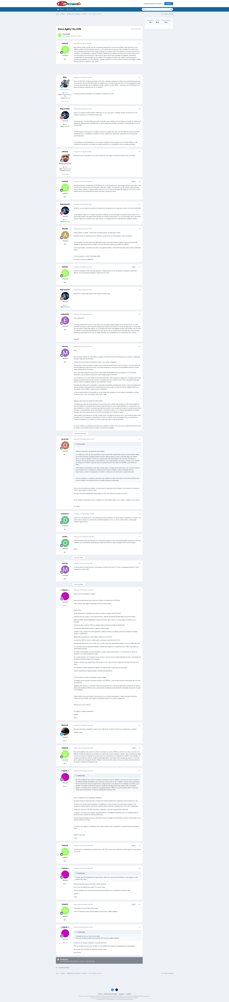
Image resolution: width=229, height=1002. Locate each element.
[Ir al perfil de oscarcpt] (65, 445)
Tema (100, 994)
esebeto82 (65, 314)
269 (66, 605)
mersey (65, 346)
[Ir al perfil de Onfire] (65, 543)
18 (66, 552)
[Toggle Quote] (76, 444)
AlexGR (65, 229)
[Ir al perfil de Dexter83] (65, 520)
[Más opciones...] (139, 43)
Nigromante (65, 109)
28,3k (66, 167)
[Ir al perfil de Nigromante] (65, 115)
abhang (65, 151)
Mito (65, 77)
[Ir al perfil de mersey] (65, 353)
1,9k (66, 740)
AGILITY (80, 36)
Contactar (121, 994)
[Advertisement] (99, 21)
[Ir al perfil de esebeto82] (65, 320)
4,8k (65, 124)
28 (66, 362)
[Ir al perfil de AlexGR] (65, 235)
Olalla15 (65, 43)
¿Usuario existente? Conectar (153, 3)
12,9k (65, 92)
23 (66, 454)
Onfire (64, 537)
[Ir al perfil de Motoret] (65, 731)
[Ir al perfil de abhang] (65, 158)
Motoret (65, 725)
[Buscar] (171, 9)
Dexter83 (65, 514)
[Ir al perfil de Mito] (65, 84)
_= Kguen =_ (65, 590)
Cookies (128, 994)
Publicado (83, 43)
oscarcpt (64, 439)
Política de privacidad (110, 994)
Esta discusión (163, 9)
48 (66, 59)
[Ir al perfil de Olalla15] (60, 35)
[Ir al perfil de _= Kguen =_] (65, 596)
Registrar (168, 3)
